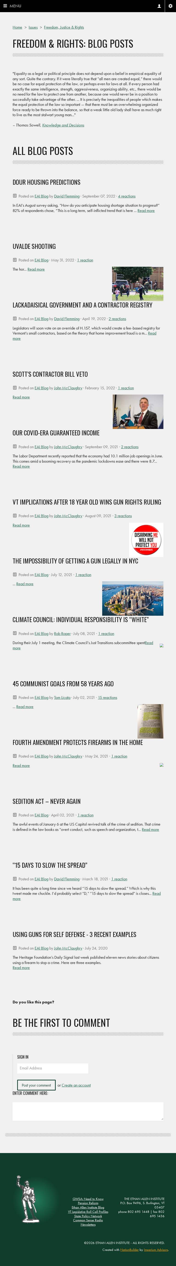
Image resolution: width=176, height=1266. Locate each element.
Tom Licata (62, 697)
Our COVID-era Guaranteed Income (56, 432)
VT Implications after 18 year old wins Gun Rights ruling (87, 501)
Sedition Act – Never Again (47, 801)
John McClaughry (68, 387)
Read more (146, 210)
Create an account (76, 1085)
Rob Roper (62, 633)
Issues (33, 27)
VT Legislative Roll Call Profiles (88, 1211)
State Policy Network (88, 1216)
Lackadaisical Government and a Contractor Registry (82, 304)
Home (17, 27)
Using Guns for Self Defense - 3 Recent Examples (74, 934)
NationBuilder (129, 1249)
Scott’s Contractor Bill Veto (50, 374)
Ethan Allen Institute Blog (88, 1207)
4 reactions (126, 196)
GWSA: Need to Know (88, 1199)
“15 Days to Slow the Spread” (50, 865)
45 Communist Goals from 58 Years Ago (63, 683)
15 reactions (107, 697)
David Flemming (67, 196)
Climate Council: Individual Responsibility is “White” (81, 619)
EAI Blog (41, 196)
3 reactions (123, 515)
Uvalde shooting (34, 246)
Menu (15, 5)
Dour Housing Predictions (46, 182)
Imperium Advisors (156, 1249)
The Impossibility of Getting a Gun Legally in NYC (75, 560)
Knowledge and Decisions (63, 125)
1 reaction (85, 260)
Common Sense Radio (88, 1220)
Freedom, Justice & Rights (64, 27)
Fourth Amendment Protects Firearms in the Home (78, 742)
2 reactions (117, 318)
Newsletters (88, 1224)
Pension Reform (88, 1203)
